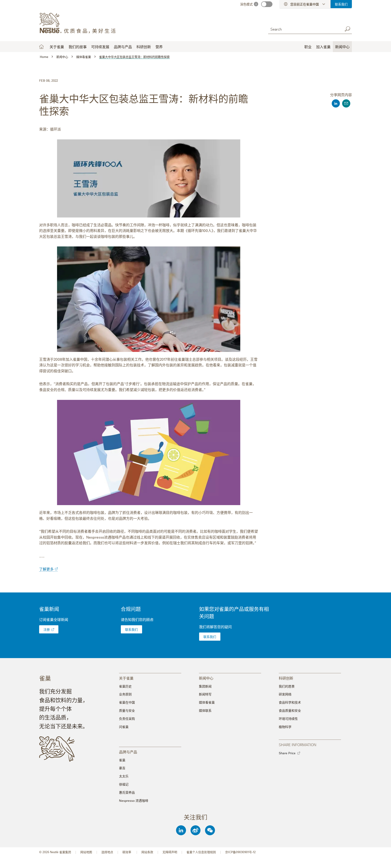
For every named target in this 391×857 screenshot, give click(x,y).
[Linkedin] (181, 830)
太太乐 (124, 776)
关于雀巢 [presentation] (126, 677)
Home (41, 46)
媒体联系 (205, 710)
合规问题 (131, 608)
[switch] (266, 4)
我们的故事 (78, 46)
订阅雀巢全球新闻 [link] (53, 619)
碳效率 (127, 852)
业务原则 (125, 694)
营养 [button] (159, 46)
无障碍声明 (169, 852)
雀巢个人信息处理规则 (201, 852)
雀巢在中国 (127, 702)
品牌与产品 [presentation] (128, 751)
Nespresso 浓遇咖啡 (133, 800)
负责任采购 (127, 718)
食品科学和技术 (290, 702)
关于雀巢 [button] (57, 46)
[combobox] (304, 29)
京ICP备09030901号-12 (240, 852)
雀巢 (122, 760)
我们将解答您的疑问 (215, 626)
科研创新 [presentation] (286, 677)
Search (347, 28)
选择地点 (107, 852)
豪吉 (122, 768)
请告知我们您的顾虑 (137, 619)
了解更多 (46, 568)
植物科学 (285, 727)
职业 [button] (308, 46)
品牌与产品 (123, 46)
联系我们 (341, 4)
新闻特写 (205, 694)
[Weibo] (195, 830)
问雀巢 (124, 727)
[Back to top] (382, 849)
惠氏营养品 (127, 792)
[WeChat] (210, 830)
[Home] (80, 23)
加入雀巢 (323, 46)
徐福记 (124, 784)
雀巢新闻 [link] (49, 608)
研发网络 (285, 694)
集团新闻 (205, 686)
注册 (46, 629)
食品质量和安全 (290, 710)
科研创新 (143, 46)
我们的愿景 (287, 686)
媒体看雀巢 (207, 702)
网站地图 (86, 852)
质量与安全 (127, 710)
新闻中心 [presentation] (206, 677)
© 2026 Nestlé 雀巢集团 (55, 852)
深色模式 (246, 4)
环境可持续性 (288, 718)
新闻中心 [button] (342, 46)
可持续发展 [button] (100, 46)
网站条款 (147, 852)
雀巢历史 (125, 686)
